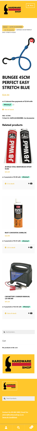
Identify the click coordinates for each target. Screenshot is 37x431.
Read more (31, 313)
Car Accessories (9, 30)
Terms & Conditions (9, 417)
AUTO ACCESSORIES (15, 27)
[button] (31, 40)
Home (5, 27)
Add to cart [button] (31, 183)
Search (18, 427)
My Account (6, 427)
